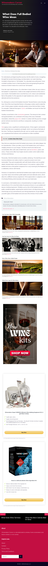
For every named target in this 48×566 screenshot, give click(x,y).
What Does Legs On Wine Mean (10, 280)
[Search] (20, 556)
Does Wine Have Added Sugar (9, 258)
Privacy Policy (6, 548)
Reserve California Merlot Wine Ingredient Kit (24, 480)
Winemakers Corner (12, 2)
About (3, 543)
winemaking (21, 114)
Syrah (23, 108)
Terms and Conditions (8, 551)
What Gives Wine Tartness (11, 518)
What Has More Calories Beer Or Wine (35, 518)
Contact (4, 546)
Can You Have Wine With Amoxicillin (11, 214)
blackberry (35, 149)
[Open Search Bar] (41, 3)
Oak (3, 127)
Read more (10, 232)
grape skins (18, 118)
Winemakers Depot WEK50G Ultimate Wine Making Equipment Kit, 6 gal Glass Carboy (24, 413)
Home (3, 71)
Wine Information (9, 198)
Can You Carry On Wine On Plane (10, 236)
